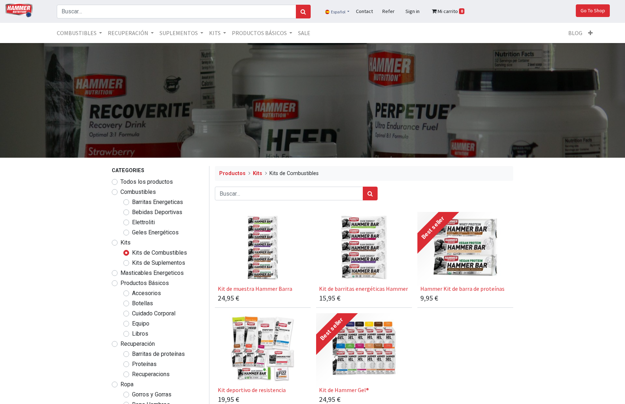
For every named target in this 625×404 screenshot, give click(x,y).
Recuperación (137, 343)
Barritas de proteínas (158, 353)
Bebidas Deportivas (157, 212)
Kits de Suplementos (158, 262)
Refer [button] (388, 11)
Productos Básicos (144, 283)
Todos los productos (146, 181)
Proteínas (144, 364)
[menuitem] (304, 33)
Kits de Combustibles (159, 252)
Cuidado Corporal (153, 313)
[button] (590, 33)
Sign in (412, 11)
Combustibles (138, 191)
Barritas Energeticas (157, 202)
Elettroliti (143, 222)
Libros (140, 333)
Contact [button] (364, 11)
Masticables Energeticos (152, 272)
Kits (125, 242)
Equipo (140, 323)
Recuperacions (151, 374)
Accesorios (146, 293)
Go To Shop (593, 10)
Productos (232, 173)
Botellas (142, 303)
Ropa (126, 384)
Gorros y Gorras (151, 394)
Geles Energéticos (155, 232)
